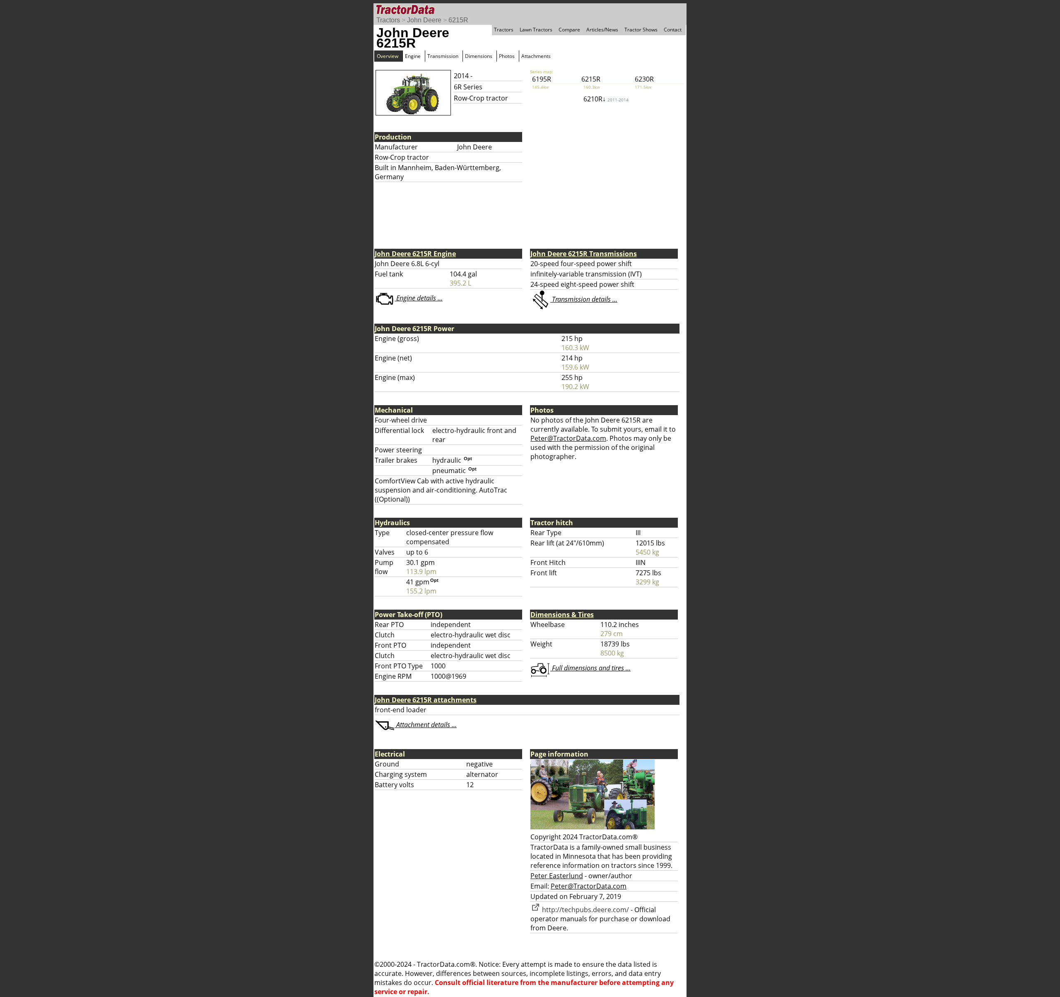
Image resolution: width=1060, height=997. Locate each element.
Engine (413, 56)
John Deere (424, 20)
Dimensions (478, 56)
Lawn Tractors (536, 29)
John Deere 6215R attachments (426, 699)
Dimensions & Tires (562, 614)
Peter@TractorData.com (568, 438)
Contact (673, 29)
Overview (387, 56)
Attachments (536, 56)
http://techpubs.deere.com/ (584, 909)
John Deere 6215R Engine (415, 253)
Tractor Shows (641, 29)
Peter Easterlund (556, 875)
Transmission (442, 56)
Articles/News (602, 29)
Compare (569, 29)
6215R (458, 20)
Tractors (388, 20)
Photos (507, 56)
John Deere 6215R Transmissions (583, 253)
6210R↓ (606, 98)
